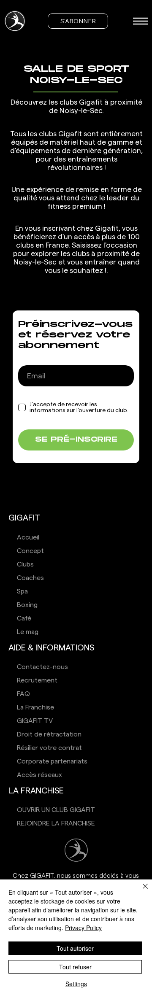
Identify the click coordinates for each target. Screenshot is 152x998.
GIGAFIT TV (35, 720)
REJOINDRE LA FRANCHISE (56, 823)
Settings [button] (76, 983)
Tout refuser (75, 967)
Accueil (28, 537)
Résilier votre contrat (49, 747)
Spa (22, 591)
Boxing (27, 604)
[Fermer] (140, 891)
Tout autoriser (75, 948)
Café (24, 618)
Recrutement (37, 680)
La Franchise (35, 707)
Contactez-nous (42, 667)
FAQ (23, 694)
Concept (30, 551)
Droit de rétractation (49, 734)
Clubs (25, 564)
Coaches (30, 578)
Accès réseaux (39, 774)
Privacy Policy (83, 927)
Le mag (27, 631)
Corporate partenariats (52, 761)
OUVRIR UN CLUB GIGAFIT (56, 809)
